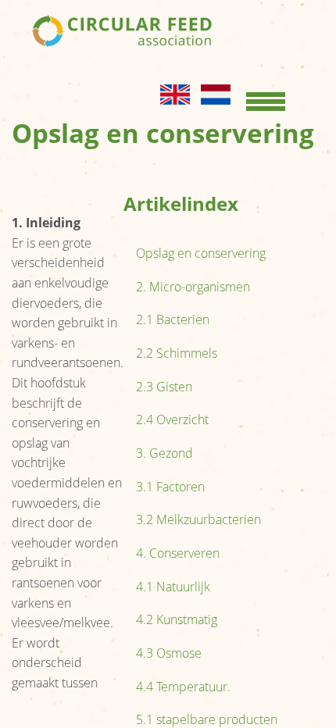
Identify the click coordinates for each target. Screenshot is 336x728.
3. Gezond (164, 453)
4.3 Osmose (169, 653)
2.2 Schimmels (176, 353)
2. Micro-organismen (193, 286)
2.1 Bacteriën (172, 319)
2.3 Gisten (164, 386)
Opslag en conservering (201, 253)
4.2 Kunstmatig (176, 619)
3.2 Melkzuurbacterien (198, 519)
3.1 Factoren (170, 486)
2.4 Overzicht (172, 419)
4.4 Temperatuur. (183, 686)
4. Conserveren (178, 553)
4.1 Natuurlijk (173, 586)
